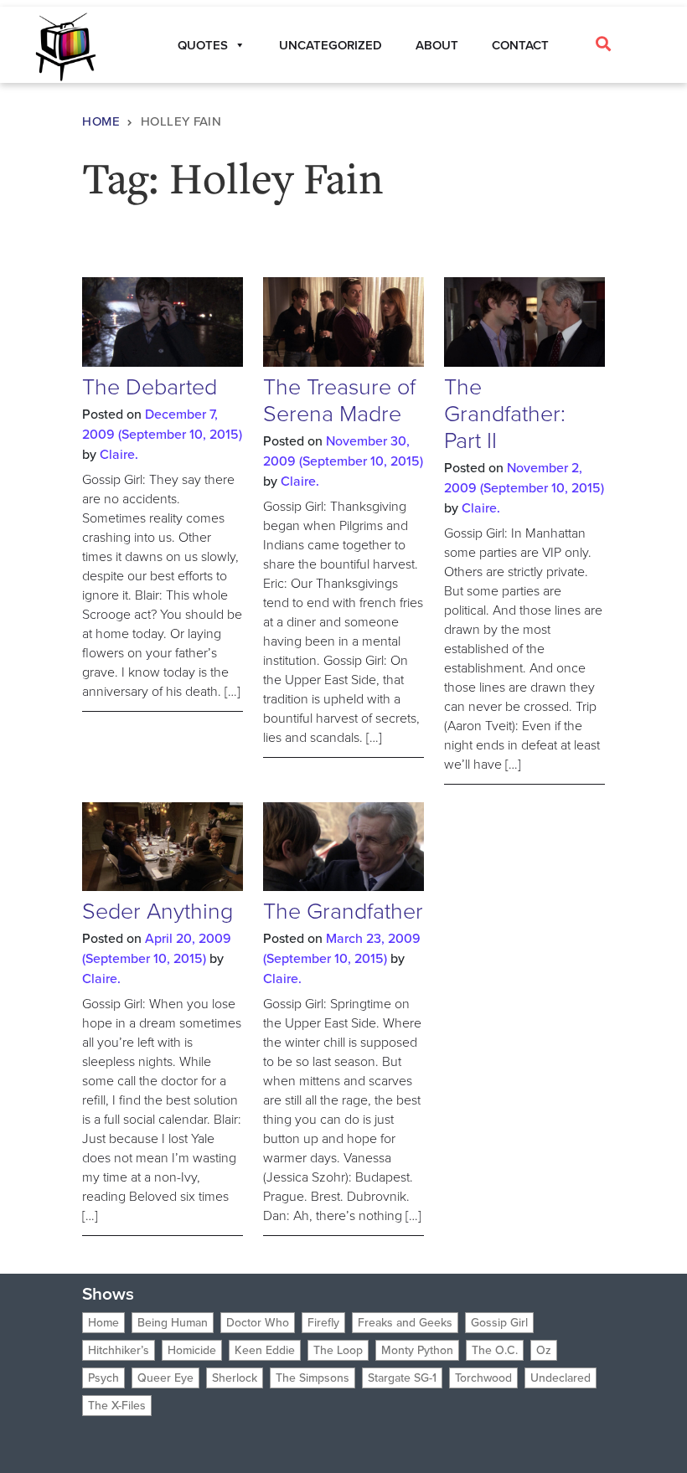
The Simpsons (312, 1378)
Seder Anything (157, 911)
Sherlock (234, 1378)
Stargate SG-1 (402, 1378)
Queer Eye (165, 1378)
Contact (520, 45)
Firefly (323, 1322)
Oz (543, 1350)
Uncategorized (330, 45)
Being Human (172, 1322)
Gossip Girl (499, 1322)
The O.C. (495, 1350)
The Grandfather (343, 911)
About (437, 45)
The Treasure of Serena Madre (339, 400)
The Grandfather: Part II (505, 413)
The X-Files (117, 1405)
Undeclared (560, 1378)
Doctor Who (257, 1322)
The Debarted (149, 387)
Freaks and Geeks (405, 1322)
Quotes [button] (203, 45)
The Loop (338, 1350)
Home (101, 121)
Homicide (192, 1350)
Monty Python (417, 1350)
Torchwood (483, 1378)
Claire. (119, 454)
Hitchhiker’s (118, 1350)
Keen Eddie (265, 1350)
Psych (103, 1378)
